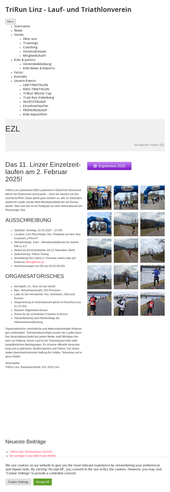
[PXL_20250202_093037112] (152, 250)
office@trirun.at (34, 262)
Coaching (30, 47)
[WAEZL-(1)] (152, 276)
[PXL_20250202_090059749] (152, 197)
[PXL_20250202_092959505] (126, 250)
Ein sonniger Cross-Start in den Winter (33, 455)
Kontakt (20, 76)
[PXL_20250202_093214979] (126, 276)
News (18, 30)
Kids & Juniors (24, 60)
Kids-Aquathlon (35, 114)
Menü (10, 21)
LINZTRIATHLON (35, 85)
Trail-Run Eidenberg (38, 97)
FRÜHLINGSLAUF (35, 110)
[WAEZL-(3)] (126, 303)
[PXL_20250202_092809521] (126, 223)
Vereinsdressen (34, 51)
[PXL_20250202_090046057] (99, 223)
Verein (19, 34)
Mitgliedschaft (34, 55)
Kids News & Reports (39, 68)
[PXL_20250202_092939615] (99, 250)
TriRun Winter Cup (37, 93)
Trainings (30, 43)
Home (154, 144)
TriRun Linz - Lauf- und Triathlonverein (68, 9)
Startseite (22, 26)
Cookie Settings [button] (18, 482)
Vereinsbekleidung (37, 64)
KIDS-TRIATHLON (36, 89)
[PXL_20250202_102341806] (99, 197)
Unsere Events (25, 81)
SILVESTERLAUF (34, 102)
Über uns (30, 39)
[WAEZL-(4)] (152, 303)
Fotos (18, 72)
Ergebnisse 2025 (112, 166)
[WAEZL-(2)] (99, 303)
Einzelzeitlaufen (35, 106)
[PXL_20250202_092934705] (152, 223)
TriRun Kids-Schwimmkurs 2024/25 (31, 451)
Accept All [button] (42, 482)
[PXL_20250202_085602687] (126, 197)
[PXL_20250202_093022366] (99, 276)
